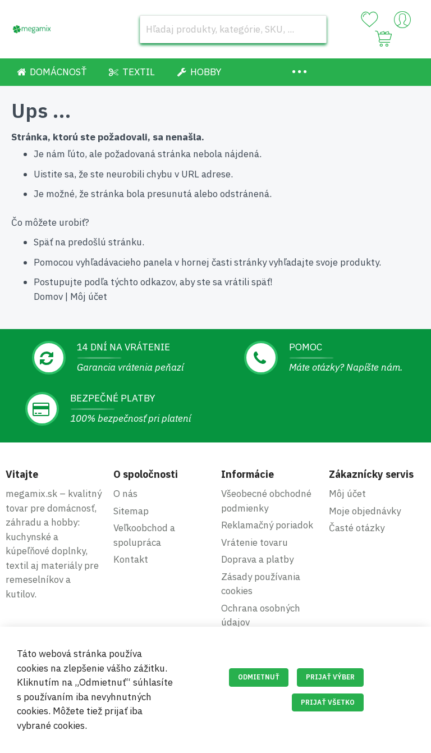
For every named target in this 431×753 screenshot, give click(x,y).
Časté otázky (356, 528)
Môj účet (88, 296)
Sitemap (131, 511)
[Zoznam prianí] (369, 19)
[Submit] (313, 29)
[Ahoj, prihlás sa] (402, 22)
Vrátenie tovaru (254, 542)
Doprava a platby (257, 559)
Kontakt (130, 559)
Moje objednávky (365, 511)
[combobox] (233, 29)
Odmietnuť (258, 677)
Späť (43, 242)
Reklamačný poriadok (267, 525)
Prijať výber (330, 677)
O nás (125, 493)
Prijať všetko (328, 702)
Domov (48, 296)
